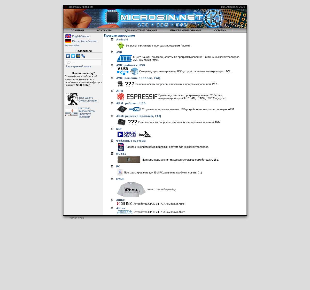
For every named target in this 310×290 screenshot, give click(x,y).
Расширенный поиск (78, 66)
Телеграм (84, 116)
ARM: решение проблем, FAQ (138, 116)
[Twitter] (73, 56)
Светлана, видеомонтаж (86, 109)
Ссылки (220, 30)
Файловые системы (131, 140)
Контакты (104, 30)
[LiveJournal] (83, 56)
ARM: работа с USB (131, 103)
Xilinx (120, 199)
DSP (119, 128)
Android (122, 39)
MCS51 (121, 153)
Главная (77, 30)
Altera (120, 208)
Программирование (186, 30)
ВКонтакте (84, 113)
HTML (120, 179)
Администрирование (141, 30)
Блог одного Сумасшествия (87, 99)
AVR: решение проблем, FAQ (138, 78)
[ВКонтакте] (68, 56)
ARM (119, 90)
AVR (119, 52)
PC (118, 166)
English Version (81, 36)
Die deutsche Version (84, 41)
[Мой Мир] (78, 56)
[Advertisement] (145, 256)
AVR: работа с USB (130, 65)
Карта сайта (72, 45)
